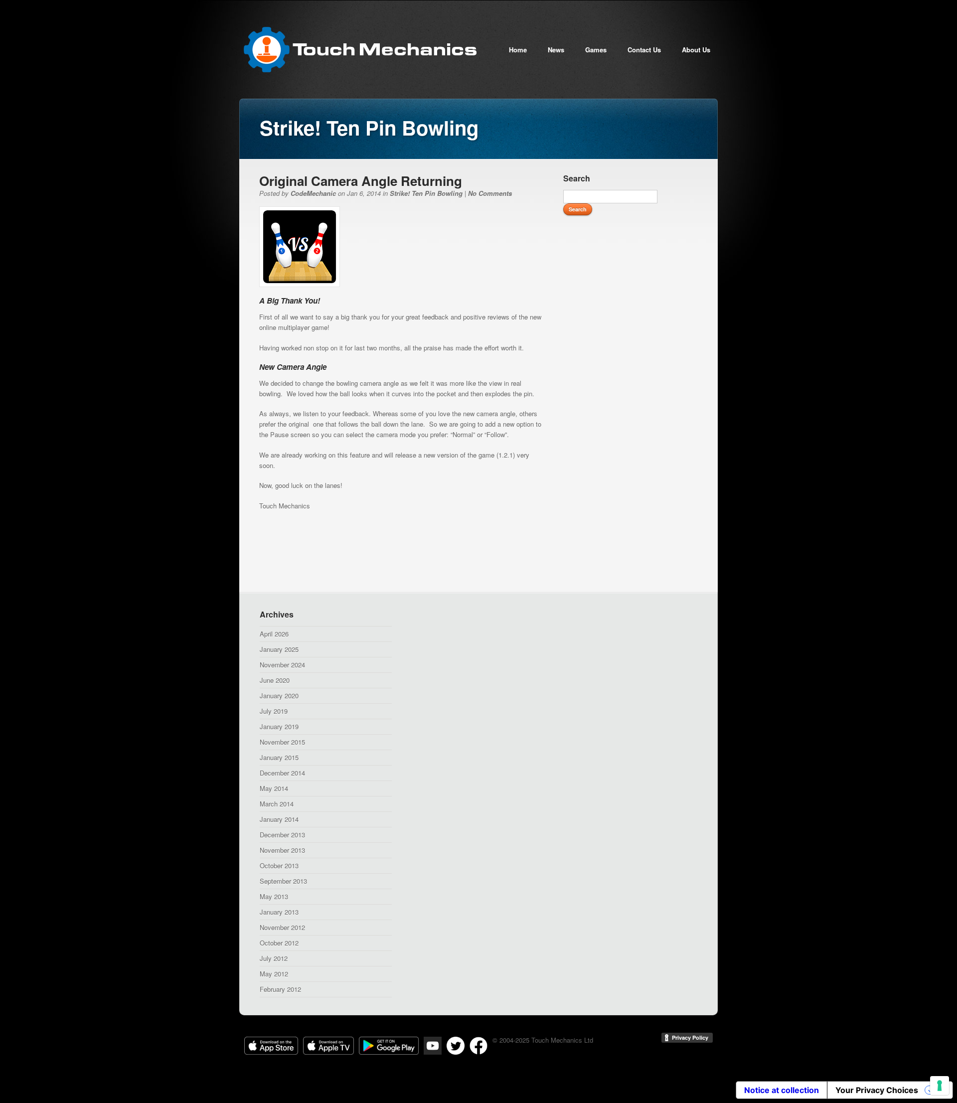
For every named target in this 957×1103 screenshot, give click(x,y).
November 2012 (282, 927)
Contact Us (644, 49)
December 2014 (282, 773)
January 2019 (279, 726)
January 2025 (279, 649)
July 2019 (274, 711)
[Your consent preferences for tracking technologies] (939, 1085)
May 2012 (274, 973)
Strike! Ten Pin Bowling (426, 193)
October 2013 (279, 865)
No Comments (490, 193)
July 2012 (274, 958)
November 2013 (282, 850)
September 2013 (283, 881)
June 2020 (275, 680)
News (556, 49)
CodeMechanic (313, 193)
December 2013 (282, 834)
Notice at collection (781, 1090)
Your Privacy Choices (876, 1090)
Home (518, 49)
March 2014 (277, 803)
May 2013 (274, 896)
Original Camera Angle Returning (360, 180)
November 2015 (282, 742)
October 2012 (279, 942)
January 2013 (279, 912)
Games (596, 49)
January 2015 (279, 757)
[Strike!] (299, 284)
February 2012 (280, 989)
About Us (696, 49)
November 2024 (282, 664)
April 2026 (274, 633)
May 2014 (274, 788)
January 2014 (279, 819)
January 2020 (279, 695)
